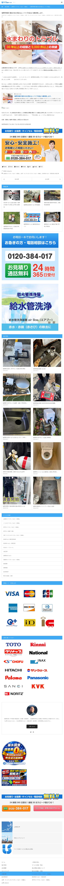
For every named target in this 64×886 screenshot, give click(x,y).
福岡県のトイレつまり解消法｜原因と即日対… (45, 472)
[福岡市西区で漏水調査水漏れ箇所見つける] (17, 490)
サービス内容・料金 (37, 865)
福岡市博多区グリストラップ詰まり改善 (43, 506)
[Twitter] (31, 731)
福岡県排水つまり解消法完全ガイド (32, 225)
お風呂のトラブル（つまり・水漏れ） (16, 15)
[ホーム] (2, 6)
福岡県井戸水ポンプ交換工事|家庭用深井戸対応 (11, 227)
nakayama (9, 171)
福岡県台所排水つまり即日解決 (32, 205)
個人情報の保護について (38, 868)
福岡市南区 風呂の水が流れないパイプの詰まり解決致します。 (33, 96)
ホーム (3, 862)
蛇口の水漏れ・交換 (7, 576)
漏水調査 (5, 563)
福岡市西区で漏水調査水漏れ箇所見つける (14, 506)
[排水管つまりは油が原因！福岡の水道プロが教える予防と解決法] (12, 195)
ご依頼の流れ (35, 862)
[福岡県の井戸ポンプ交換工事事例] (47, 422)
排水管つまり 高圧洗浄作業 (9, 539)
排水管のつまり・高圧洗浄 (53, 15)
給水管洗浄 (5, 571)
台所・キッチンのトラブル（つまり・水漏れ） (35, 15)
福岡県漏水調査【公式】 (39, 369)
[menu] (61, 2)
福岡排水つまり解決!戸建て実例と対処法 (52, 225)
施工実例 (4, 865)
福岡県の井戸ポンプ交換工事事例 (42, 437)
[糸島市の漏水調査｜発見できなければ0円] (17, 456)
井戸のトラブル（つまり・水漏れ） (11, 527)
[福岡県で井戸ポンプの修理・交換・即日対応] (17, 387)
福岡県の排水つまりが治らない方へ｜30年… (14, 437)
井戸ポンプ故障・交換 (8, 531)
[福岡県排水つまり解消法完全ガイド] (32, 217)
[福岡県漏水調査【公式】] (47, 353)
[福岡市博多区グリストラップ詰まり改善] (47, 490)
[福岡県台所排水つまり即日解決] (32, 196)
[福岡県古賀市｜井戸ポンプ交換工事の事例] (17, 353)
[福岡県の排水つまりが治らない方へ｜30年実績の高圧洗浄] (17, 422)
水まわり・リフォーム (8, 547)
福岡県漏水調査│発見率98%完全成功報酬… (44, 403)
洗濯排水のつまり (7, 555)
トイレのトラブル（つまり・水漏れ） (11, 523)
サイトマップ (5, 871)
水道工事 (57, 173)
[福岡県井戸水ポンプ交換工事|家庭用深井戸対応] (12, 218)
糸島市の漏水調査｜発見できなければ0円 (14, 472)
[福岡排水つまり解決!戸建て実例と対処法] (52, 217)
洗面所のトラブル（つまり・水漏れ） (11, 559)
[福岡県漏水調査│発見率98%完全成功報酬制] (47, 387)
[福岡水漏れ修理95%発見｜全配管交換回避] (52, 195)
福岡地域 (5, 567)
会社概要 (4, 868)
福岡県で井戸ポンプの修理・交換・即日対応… (15, 403)
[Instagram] (33, 731)
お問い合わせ (32, 726)
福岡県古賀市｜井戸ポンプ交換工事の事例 (14, 368)
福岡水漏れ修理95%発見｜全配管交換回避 (52, 204)
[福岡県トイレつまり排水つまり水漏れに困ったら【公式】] (8, 2)
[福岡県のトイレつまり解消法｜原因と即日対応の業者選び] (47, 456)
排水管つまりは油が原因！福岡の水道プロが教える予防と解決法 (12, 205)
